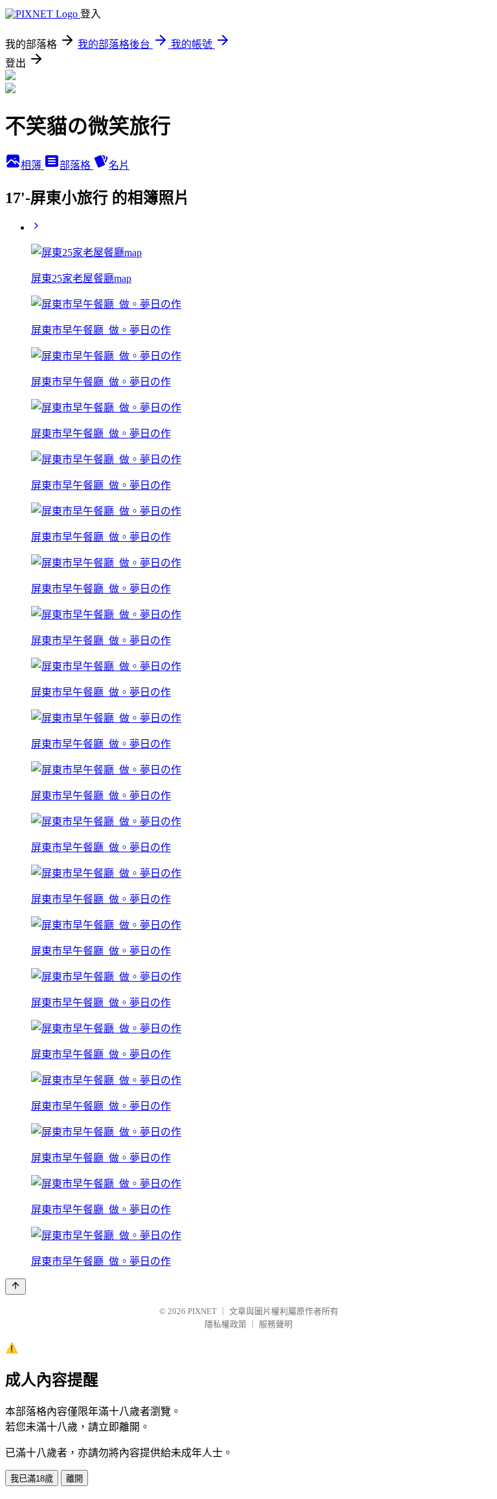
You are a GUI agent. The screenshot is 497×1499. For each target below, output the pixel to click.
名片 (119, 165)
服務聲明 (276, 1324)
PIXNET (202, 1311)
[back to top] (15, 1286)
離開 (74, 1478)
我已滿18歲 (31, 1478)
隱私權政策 (225, 1324)
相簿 (32, 165)
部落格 (76, 165)
